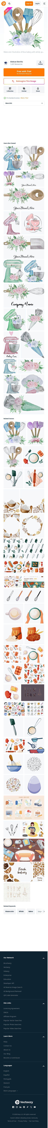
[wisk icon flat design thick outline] (24, 825)
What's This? (24, 98)
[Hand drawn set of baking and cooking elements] (13, 1096)
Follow (40, 64)
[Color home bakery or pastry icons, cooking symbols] (13, 1015)
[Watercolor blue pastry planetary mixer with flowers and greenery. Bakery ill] (35, 439)
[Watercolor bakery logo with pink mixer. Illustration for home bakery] (30, 418)
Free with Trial (24, 72)
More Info (8, 103)
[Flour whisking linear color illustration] (12, 1073)
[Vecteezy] (3, 3)
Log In (37, 3)
